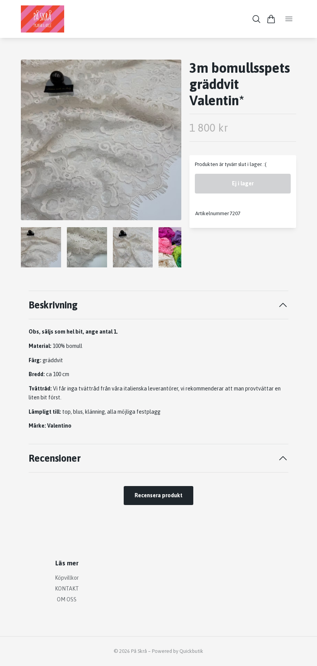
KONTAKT (67, 589)
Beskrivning (53, 304)
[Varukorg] (271, 19)
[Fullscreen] (101, 140)
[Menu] (289, 19)
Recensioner (55, 458)
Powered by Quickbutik (177, 651)
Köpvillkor (67, 578)
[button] (169, 143)
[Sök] (256, 19)
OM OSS (67, 599)
